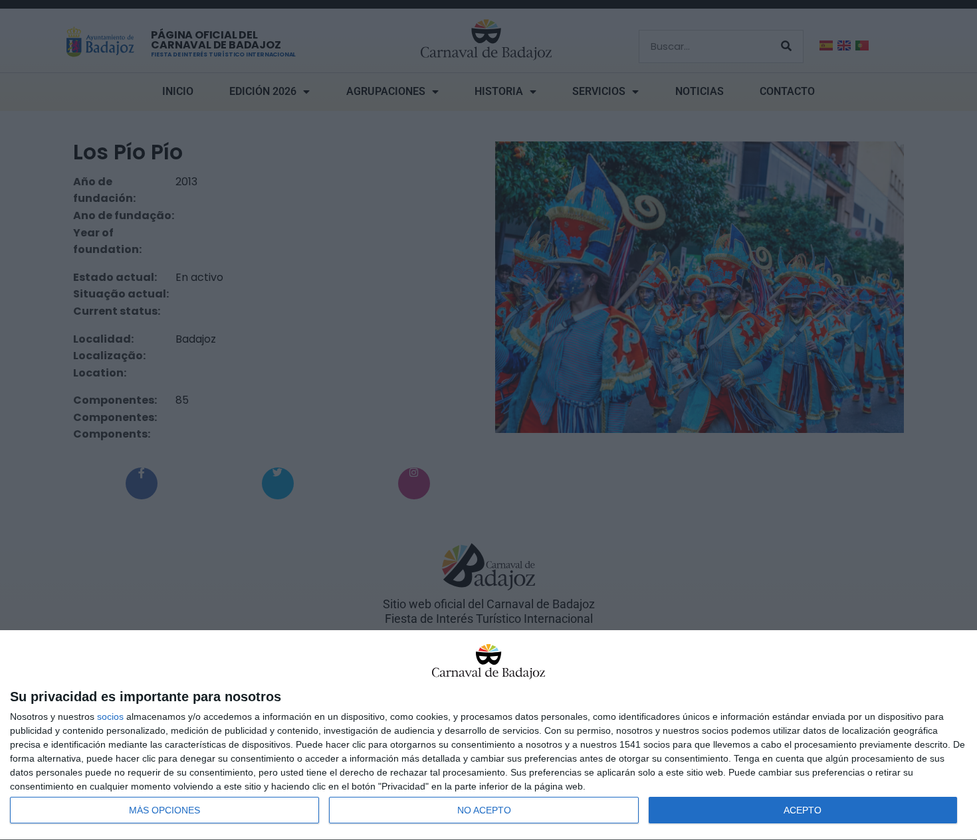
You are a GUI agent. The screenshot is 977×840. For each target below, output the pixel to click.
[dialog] (488, 735)
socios (110, 716)
